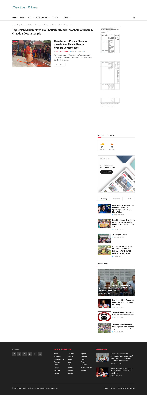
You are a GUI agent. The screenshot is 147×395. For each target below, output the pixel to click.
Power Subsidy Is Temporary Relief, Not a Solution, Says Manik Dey (123, 302)
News (22, 18)
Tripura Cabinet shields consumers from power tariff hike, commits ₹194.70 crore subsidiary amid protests (115, 287)
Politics (70, 367)
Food (56, 365)
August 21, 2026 (105, 293)
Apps (56, 353)
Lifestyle (55, 18)
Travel (83, 362)
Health (56, 373)
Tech (30, 18)
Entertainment (42, 18)
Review (65, 18)
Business (57, 356)
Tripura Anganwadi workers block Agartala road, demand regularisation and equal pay (123, 326)
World (83, 370)
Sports (83, 353)
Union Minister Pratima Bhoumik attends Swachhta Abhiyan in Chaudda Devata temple (47, 25)
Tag (18, 25)
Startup (84, 356)
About (106, 388)
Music (70, 362)
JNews (19, 388)
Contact (132, 388)
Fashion (57, 362)
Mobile (70, 356)
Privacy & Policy (123, 388)
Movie (70, 359)
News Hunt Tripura (62, 51)
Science (71, 373)
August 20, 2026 (118, 331)
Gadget (56, 367)
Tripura (84, 365)
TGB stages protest (119, 235)
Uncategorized (86, 367)
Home (14, 18)
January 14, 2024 (76, 51)
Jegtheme (54, 388)
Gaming (57, 370)
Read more (59, 64)
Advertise (113, 388)
